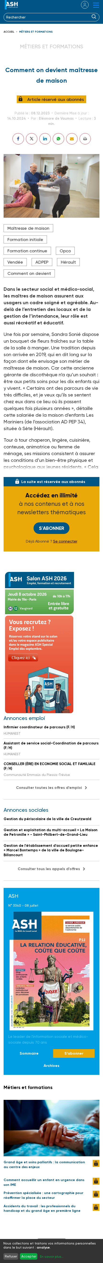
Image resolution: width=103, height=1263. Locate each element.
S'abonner (51, 528)
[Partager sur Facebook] (18, 138)
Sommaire (29, 1053)
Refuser (11, 1256)
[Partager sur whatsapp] (58, 138)
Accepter (28, 1256)
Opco (65, 250)
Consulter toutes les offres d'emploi (49, 787)
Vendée (15, 262)
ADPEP (41, 262)
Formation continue (27, 250)
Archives (51, 1065)
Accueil (9, 31)
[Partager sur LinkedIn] (45, 138)
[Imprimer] (85, 138)
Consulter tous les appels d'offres (49, 869)
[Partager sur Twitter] (31, 138)
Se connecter (65, 541)
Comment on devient (29, 273)
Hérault (68, 262)
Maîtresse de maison (28, 228)
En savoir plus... (51, 1256)
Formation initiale (25, 239)
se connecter (82, 5)
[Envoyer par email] (72, 138)
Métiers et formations (36, 31)
